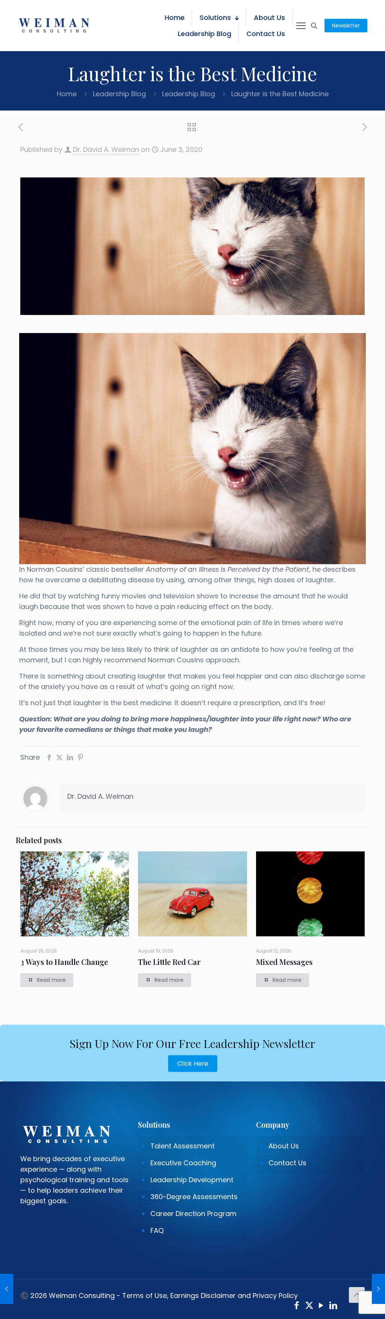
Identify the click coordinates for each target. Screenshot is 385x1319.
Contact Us (287, 1163)
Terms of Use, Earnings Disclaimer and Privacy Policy (210, 1295)
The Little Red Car (169, 962)
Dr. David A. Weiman (106, 149)
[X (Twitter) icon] (309, 1306)
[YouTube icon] (321, 1306)
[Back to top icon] (357, 1295)
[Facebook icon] (297, 1306)
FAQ (157, 1230)
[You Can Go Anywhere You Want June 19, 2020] (378, 1289)
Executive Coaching (183, 1163)
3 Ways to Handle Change (64, 962)
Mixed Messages (284, 962)
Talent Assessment (182, 1146)
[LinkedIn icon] (333, 1306)
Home (67, 93)
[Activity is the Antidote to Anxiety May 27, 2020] (6, 1289)
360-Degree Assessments (194, 1196)
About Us (283, 1146)
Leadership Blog (119, 93)
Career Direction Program (193, 1213)
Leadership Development (191, 1179)
